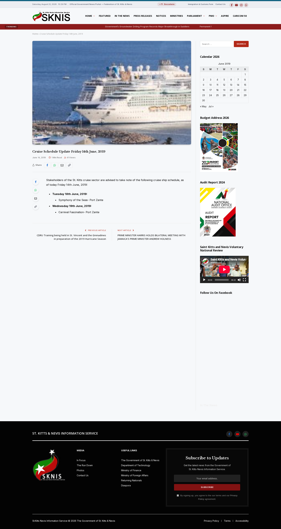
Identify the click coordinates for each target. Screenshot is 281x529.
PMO (211, 15)
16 (203, 90)
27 (231, 95)
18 (217, 90)
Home (88, 15)
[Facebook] (35, 182)
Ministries (176, 15)
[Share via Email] (62, 165)
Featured (105, 15)
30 (203, 100)
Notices (161, 15)
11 (217, 84)
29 (245, 95)
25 (217, 95)
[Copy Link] (69, 165)
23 (203, 95)
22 (245, 90)
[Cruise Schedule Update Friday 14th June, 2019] (111, 92)
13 (231, 84)
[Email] (35, 198)
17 (210, 90)
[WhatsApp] (35, 190)
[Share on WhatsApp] (54, 165)
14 (238, 84)
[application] (224, 269)
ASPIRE (225, 15)
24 (210, 95)
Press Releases (143, 15)
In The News (122, 15)
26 (224, 95)
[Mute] (239, 279)
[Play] (204, 279)
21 (238, 90)
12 (224, 84)
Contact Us (220, 4)
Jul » (211, 106)
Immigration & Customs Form (200, 4)
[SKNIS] (51, 16)
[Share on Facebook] (47, 165)
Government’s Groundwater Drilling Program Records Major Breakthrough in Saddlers (126, 26)
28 (238, 95)
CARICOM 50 (240, 15)
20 (231, 90)
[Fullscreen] (244, 279)
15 (245, 84)
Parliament (194, 15)
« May (203, 106)
